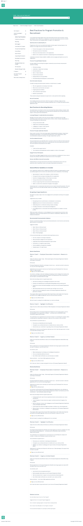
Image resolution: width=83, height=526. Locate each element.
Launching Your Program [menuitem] (20, 46)
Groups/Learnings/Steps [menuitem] (20, 48)
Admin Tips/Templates (38, 25)
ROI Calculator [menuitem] (18, 66)
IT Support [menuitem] (16, 71)
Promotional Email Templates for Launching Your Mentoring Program (42, 508)
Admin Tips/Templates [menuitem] (20, 37)
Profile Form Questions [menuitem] (19, 39)
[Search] (69, 18)
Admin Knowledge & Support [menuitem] (18, 34)
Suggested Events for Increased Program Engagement (40, 499)
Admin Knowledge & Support (26, 25)
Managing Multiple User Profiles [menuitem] (20, 63)
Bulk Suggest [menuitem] (17, 44)
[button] (26, 31)
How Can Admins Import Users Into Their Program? (39, 497)
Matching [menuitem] (17, 41)
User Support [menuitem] (16, 30)
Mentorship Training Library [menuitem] (19, 77)
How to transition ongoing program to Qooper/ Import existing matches (43, 502)
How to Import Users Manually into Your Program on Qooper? (41, 505)
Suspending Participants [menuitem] (20, 56)
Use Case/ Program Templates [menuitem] (18, 74)
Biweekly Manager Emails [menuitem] (20, 69)
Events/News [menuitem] (17, 51)
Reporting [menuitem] (17, 60)
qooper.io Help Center (5, 521)
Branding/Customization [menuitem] (20, 58)
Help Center (15, 25)
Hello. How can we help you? (21, 15)
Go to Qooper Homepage (75, 5)
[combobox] (40, 18)
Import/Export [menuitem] (18, 53)
